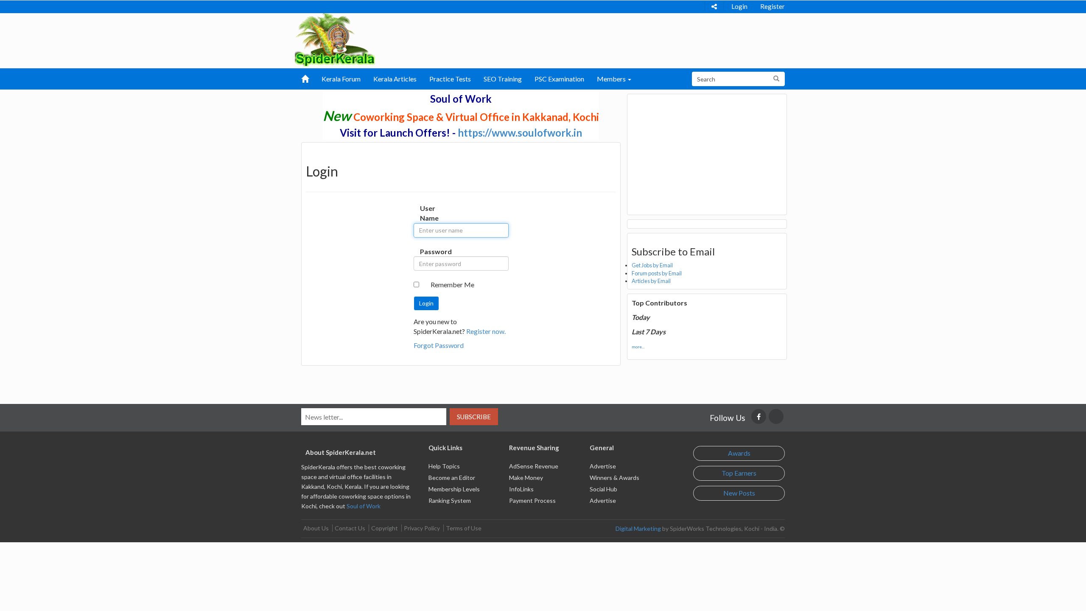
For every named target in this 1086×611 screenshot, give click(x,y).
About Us (316, 528)
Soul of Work (364, 506)
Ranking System (449, 500)
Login (739, 6)
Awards (739, 453)
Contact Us (350, 528)
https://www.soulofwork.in (520, 132)
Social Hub (603, 489)
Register (772, 6)
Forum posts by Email (657, 273)
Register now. (486, 331)
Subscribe (474, 416)
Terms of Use (463, 528)
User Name (428, 213)
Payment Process (532, 500)
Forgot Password (439, 345)
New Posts (739, 493)
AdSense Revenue (533, 466)
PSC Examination (559, 79)
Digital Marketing (638, 528)
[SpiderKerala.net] (335, 39)
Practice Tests (450, 79)
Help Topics (444, 466)
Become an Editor (451, 477)
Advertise (603, 466)
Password (428, 251)
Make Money (526, 477)
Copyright (384, 528)
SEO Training (503, 79)
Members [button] (612, 79)
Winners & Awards (614, 477)
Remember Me (452, 284)
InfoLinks (521, 489)
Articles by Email (651, 280)
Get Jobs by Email (652, 265)
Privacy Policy (422, 528)
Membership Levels (454, 489)
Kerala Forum (341, 79)
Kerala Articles (395, 79)
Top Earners (739, 473)
